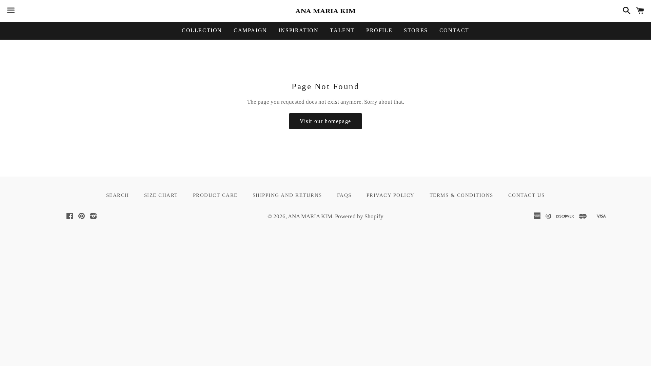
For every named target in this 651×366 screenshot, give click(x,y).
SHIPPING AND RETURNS (287, 195)
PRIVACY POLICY (391, 195)
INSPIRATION (299, 30)
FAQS (344, 195)
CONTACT (454, 30)
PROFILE (379, 30)
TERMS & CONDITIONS (461, 195)
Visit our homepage (325, 121)
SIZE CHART (161, 195)
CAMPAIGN (250, 30)
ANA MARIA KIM (310, 216)
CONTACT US (526, 195)
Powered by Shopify (359, 216)
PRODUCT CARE (215, 195)
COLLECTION (202, 30)
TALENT (342, 30)
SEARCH (117, 195)
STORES (416, 30)
